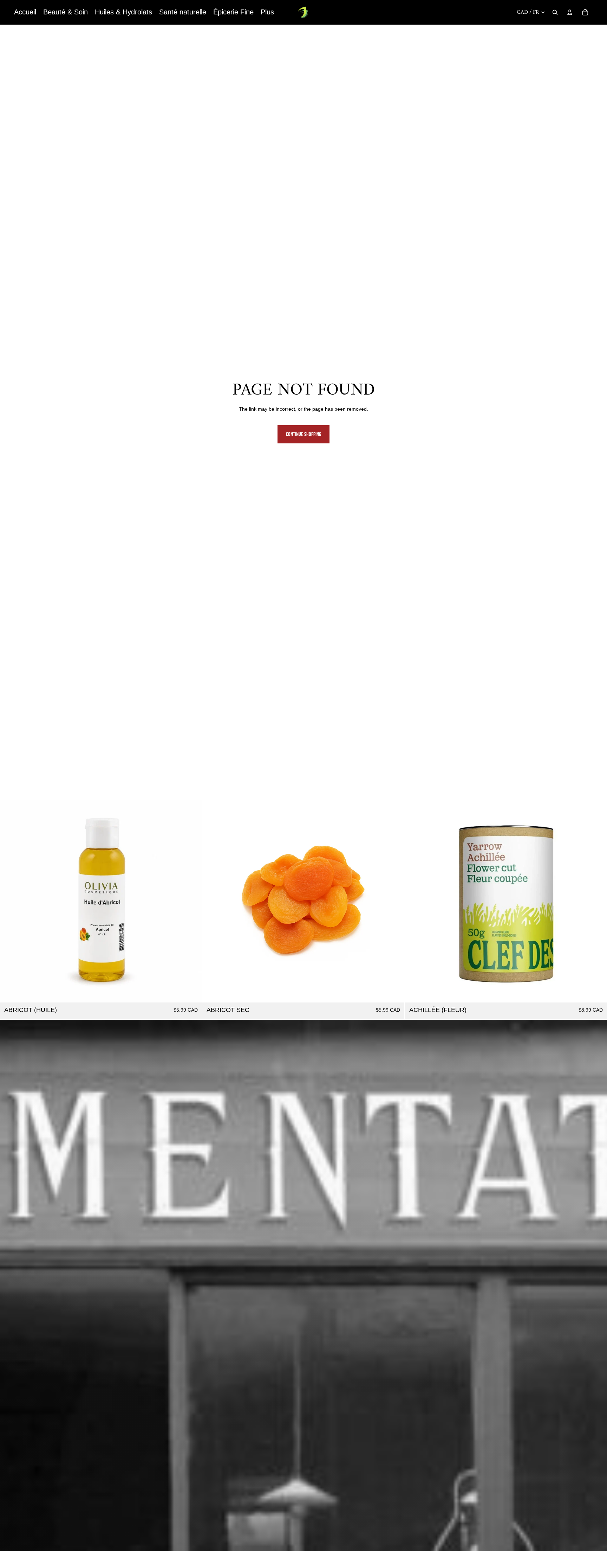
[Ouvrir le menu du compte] (569, 12)
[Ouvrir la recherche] (555, 12)
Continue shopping (303, 434)
